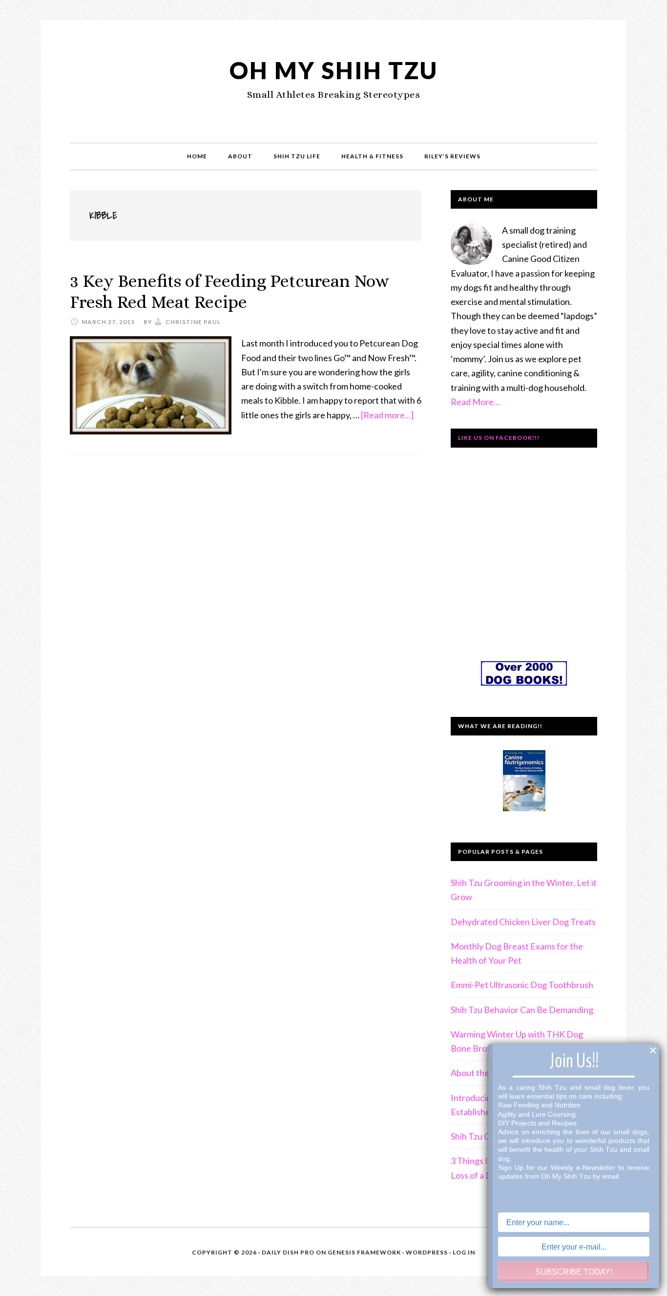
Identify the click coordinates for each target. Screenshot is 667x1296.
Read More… (475, 401)
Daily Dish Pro (288, 1252)
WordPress (427, 1252)
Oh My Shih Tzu (333, 70)
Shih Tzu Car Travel (487, 1136)
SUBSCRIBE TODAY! (573, 1272)
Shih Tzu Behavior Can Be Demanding (522, 1009)
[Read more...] (387, 415)
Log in (464, 1252)
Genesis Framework (364, 1252)
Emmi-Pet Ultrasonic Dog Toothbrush (522, 984)
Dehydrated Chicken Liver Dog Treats (523, 921)
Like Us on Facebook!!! (499, 437)
